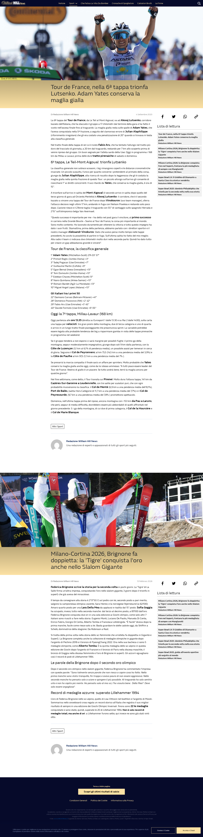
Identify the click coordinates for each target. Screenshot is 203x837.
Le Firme (159, 3)
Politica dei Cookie (99, 800)
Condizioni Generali (78, 800)
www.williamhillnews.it (61, 819)
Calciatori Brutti (144, 3)
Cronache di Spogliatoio (123, 3)
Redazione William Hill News (81, 441)
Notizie (62, 3)
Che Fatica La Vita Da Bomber (94, 3)
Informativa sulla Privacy (122, 800)
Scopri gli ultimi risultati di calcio (101, 791)
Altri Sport (57, 426)
